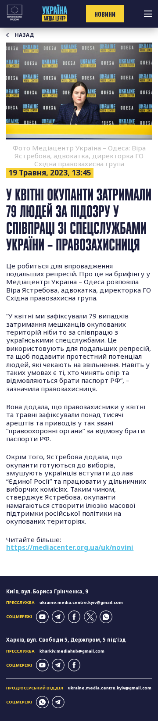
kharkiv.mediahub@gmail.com (72, 651)
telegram (58, 616)
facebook (74, 616)
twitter (90, 616)
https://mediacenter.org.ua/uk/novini (69, 547)
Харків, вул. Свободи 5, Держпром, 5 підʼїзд (66, 639)
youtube (42, 616)
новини (104, 14)
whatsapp (106, 616)
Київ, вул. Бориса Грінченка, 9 (47, 591)
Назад (24, 35)
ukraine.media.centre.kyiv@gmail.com (81, 602)
